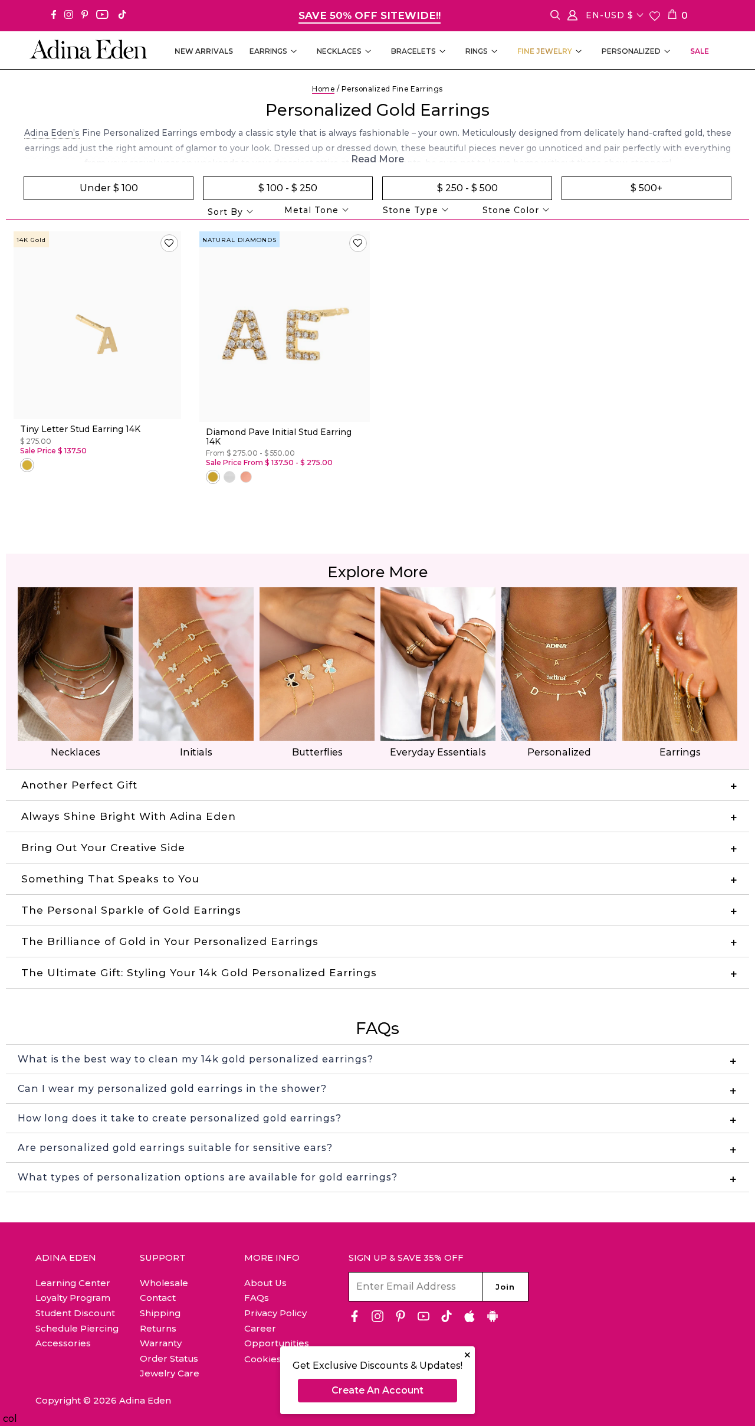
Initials (196, 752)
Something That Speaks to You (110, 879)
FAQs (256, 1297)
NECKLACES (339, 51)
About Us (265, 1282)
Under (109, 188)
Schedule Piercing (77, 1328)
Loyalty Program (72, 1297)
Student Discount (75, 1313)
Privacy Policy (275, 1313)
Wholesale (164, 1282)
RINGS (476, 51)
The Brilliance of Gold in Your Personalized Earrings (170, 941)
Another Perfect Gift (79, 785)
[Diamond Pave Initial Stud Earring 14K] (284, 327)
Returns (158, 1328)
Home (323, 88)
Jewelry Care (169, 1373)
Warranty (161, 1343)
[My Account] (572, 17)
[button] (169, 243)
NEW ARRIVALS (204, 51)
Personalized (559, 752)
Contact (158, 1297)
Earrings (680, 752)
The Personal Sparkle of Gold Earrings (131, 910)
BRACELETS (413, 51)
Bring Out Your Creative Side (103, 847)
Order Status (169, 1358)
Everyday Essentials (438, 752)
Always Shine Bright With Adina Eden (128, 816)
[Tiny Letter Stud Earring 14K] (97, 325)
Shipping (160, 1313)
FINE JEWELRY (544, 51)
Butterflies (317, 752)
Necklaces (75, 752)
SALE (699, 51)
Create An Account (377, 1390)
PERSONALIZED (631, 51)
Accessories (63, 1343)
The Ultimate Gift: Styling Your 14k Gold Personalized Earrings (199, 973)
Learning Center (72, 1282)
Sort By (225, 212)
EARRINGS (268, 51)
